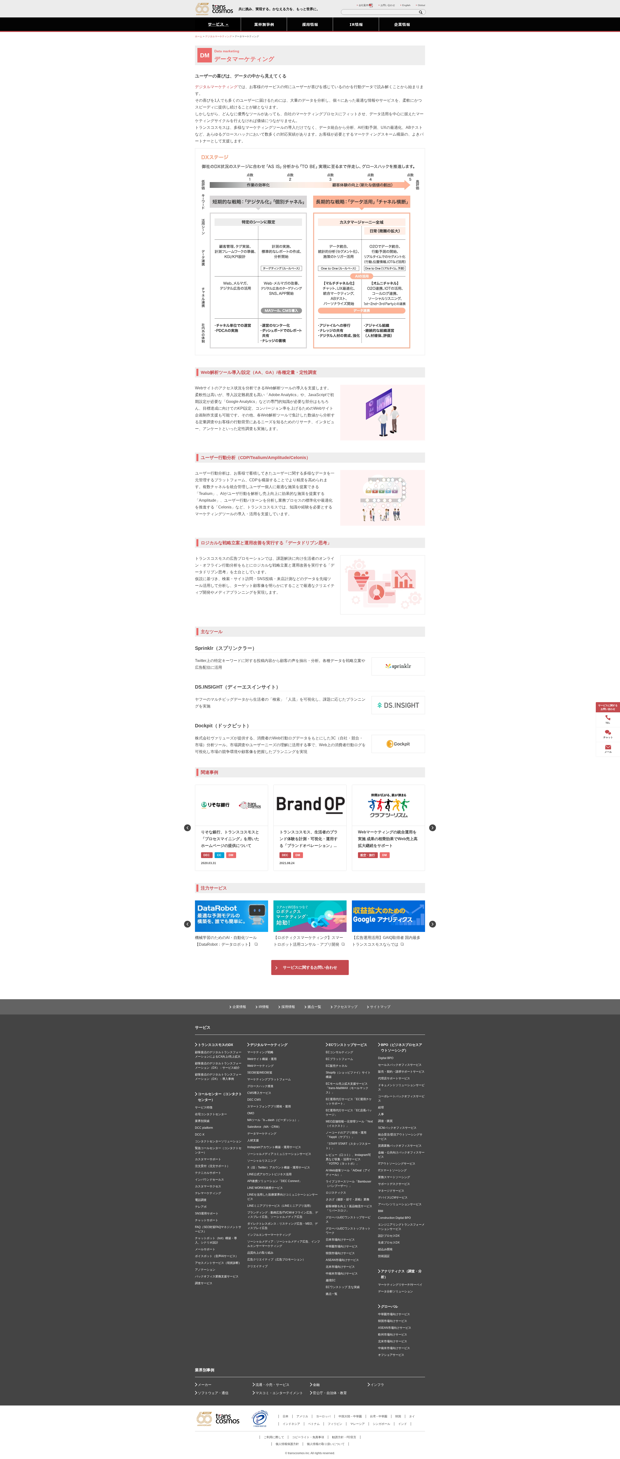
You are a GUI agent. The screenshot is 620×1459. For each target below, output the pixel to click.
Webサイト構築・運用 (262, 1059)
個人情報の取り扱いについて (326, 1444)
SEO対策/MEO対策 (259, 1072)
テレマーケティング (208, 1193)
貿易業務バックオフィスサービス (400, 1145)
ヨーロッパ (323, 1416)
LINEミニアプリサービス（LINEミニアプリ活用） (280, 1205)
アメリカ (302, 1416)
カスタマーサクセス (208, 1186)
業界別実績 (202, 1121)
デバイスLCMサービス (393, 1197)
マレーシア (357, 1424)
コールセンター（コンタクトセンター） (220, 1097)
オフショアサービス (391, 1355)
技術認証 (384, 1256)
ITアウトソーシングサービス (396, 1163)
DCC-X (199, 1134)
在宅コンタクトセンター (211, 1114)
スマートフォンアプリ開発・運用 (269, 1106)
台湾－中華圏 (378, 1416)
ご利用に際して (274, 1437)
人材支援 (253, 1140)
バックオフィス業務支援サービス (217, 1276)
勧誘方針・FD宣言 (344, 1437)
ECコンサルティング (339, 1052)
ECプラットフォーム (339, 1059)
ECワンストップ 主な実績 (343, 1287)
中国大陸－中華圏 (350, 1416)
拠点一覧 (314, 1007)
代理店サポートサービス (394, 1078)
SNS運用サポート (206, 1213)
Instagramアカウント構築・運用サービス (274, 1147)
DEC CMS (254, 1099)
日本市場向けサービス (340, 1239)
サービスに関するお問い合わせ (310, 967)
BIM (380, 1211)
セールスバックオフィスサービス (400, 1065)
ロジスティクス (336, 1192)
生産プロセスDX (389, 1242)
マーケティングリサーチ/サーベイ (400, 1284)
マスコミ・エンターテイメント (279, 1393)
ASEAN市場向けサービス (342, 1260)
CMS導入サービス (259, 1093)
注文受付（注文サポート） (212, 1166)
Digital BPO (385, 1058)
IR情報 (264, 1007)
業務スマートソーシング (394, 1177)
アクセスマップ (345, 1007)
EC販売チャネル (336, 1065)
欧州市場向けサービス (392, 1334)
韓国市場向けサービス (340, 1253)
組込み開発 (385, 1249)
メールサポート (205, 1249)
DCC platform (204, 1127)
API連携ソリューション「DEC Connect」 (274, 1181)
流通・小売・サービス (272, 1385)
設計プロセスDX (389, 1235)
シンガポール (381, 1424)
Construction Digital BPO (394, 1218)
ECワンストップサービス (348, 1045)
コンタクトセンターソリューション (218, 1141)
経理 (381, 1107)
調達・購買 (385, 1121)
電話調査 (201, 1200)
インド (402, 1424)
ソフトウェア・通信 (213, 1393)
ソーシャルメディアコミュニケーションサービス (279, 1154)
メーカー (204, 1385)
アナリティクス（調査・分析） (401, 1274)
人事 (381, 1114)
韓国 (398, 1416)
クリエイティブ (257, 1266)
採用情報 (288, 1007)
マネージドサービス (391, 1190)
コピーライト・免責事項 (308, 1437)
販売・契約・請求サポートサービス (401, 1071)
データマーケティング (261, 1133)
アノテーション (205, 1269)
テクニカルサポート (208, 1173)
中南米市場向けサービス (342, 1273)
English (406, 5)
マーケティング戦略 (260, 1052)
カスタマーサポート (208, 1159)
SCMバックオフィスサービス (397, 1127)
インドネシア (291, 1424)
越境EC (331, 1280)
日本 (285, 1416)
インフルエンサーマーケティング (269, 1234)
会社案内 (363, 5)
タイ (412, 1416)
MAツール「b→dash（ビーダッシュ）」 (274, 1120)
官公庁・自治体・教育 (330, 1393)
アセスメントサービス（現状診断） (218, 1263)
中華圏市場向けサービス (342, 1246)
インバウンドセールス (209, 1179)
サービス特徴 (203, 1107)
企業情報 (239, 1007)
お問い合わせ (387, 5)
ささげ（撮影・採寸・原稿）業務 (347, 1199)
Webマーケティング (260, 1065)
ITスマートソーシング (392, 1170)
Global (421, 5)
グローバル (389, 1306)
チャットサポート (206, 1220)
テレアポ (201, 1206)
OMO (250, 1113)
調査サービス (203, 1283)
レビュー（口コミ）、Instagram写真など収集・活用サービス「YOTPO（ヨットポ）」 (348, 1159)
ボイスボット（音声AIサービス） (216, 1256)
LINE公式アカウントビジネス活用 (269, 1174)
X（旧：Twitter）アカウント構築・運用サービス (278, 1167)
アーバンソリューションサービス (400, 1204)
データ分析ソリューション (395, 1291)
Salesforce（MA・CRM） (264, 1127)
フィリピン (335, 1424)
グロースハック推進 (260, 1086)
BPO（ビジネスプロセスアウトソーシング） (401, 1047)
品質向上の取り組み (260, 1252)
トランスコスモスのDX (215, 1045)
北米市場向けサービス (340, 1266)
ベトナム (314, 1424)
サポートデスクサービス (394, 1184)
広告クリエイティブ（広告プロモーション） (276, 1259)
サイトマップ (380, 1007)
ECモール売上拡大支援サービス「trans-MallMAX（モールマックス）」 (347, 1088)
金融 (316, 1385)
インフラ (377, 1385)
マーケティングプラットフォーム (269, 1079)
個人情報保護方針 (287, 1444)
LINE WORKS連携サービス (265, 1188)
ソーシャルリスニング (261, 1160)
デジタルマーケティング (216, 87)
